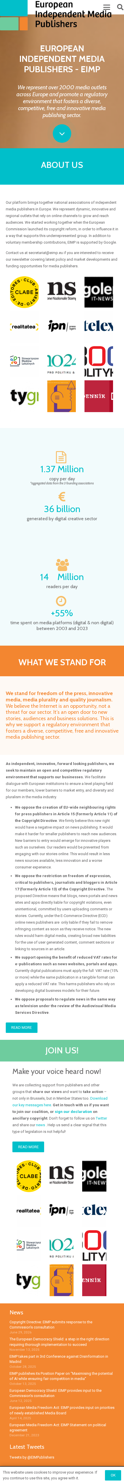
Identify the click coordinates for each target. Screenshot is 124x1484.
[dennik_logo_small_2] (98, 396)
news (40, 1125)
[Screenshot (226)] (98, 327)
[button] (106, 7)
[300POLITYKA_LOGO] (98, 361)
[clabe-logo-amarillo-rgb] (24, 292)
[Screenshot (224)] (24, 327)
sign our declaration (73, 1111)
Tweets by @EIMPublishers (32, 1457)
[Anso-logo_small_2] (61, 292)
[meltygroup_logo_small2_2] (24, 396)
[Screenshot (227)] (24, 361)
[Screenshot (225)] (61, 327)
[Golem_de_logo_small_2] (98, 292)
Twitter (101, 1118)
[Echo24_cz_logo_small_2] (61, 361)
